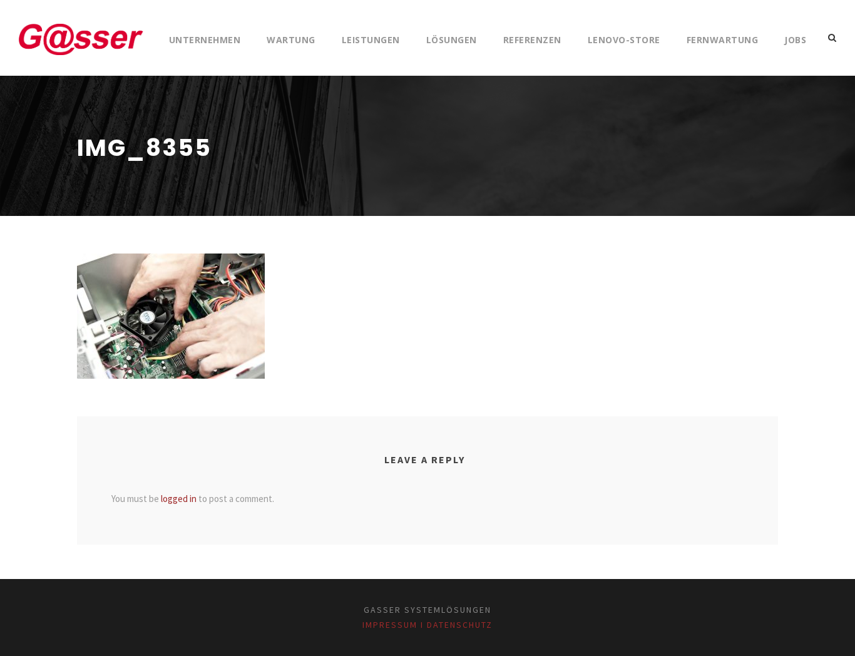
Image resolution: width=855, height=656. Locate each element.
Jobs (795, 40)
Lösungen (451, 40)
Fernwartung (723, 40)
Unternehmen (205, 40)
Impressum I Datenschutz (427, 624)
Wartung (291, 40)
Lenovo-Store (624, 40)
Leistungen (371, 40)
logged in (179, 499)
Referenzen (532, 40)
